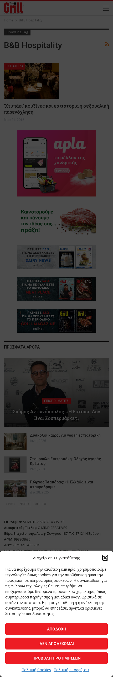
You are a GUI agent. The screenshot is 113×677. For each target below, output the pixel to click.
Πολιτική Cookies (36, 669)
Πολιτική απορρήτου (71, 669)
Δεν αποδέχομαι (56, 643)
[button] (105, 557)
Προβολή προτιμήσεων (57, 658)
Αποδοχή (56, 629)
